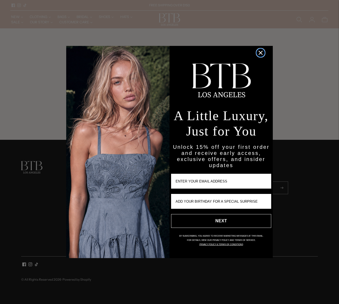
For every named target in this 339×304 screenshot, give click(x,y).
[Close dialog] (260, 53)
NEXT (221, 221)
